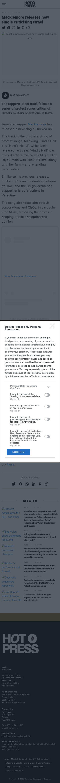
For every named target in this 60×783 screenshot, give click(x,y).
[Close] (53, 327)
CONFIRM (18, 452)
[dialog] (30, 392)
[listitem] (30, 387)
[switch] (47, 395)
